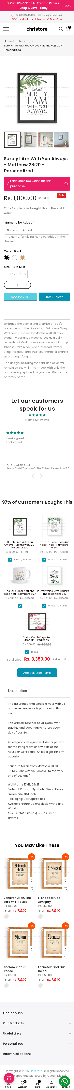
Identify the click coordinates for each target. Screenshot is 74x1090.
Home (8, 41)
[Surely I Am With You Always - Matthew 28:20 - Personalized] (20, 528)
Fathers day (23, 41)
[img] (37, 415)
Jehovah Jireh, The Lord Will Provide (17, 900)
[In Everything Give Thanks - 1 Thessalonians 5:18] (54, 577)
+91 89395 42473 (24, 15)
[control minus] (7, 285)
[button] (12, 140)
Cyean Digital (56, 1076)
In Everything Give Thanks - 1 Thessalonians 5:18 (54, 592)
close (67, 6)
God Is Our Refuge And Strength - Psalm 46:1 (37, 639)
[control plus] (27, 285)
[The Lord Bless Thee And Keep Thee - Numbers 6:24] (54, 528)
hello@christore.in (52, 15)
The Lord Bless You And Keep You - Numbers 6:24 (20, 592)
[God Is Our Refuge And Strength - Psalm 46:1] (37, 623)
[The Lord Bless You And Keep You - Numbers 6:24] (20, 577)
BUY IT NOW (54, 297)
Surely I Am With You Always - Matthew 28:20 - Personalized (33, 48)
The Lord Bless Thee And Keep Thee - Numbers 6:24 (53, 545)
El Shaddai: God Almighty (49, 900)
